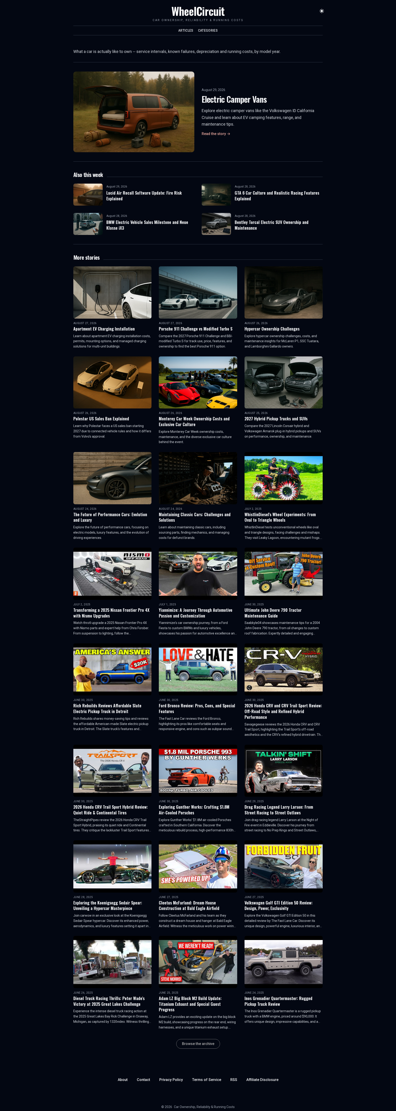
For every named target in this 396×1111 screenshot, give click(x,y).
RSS (233, 1080)
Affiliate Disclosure (262, 1080)
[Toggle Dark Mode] (321, 11)
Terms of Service (206, 1080)
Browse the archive (198, 1044)
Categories (208, 30)
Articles (185, 30)
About (123, 1080)
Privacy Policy (171, 1080)
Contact (143, 1080)
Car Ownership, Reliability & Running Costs (204, 1107)
